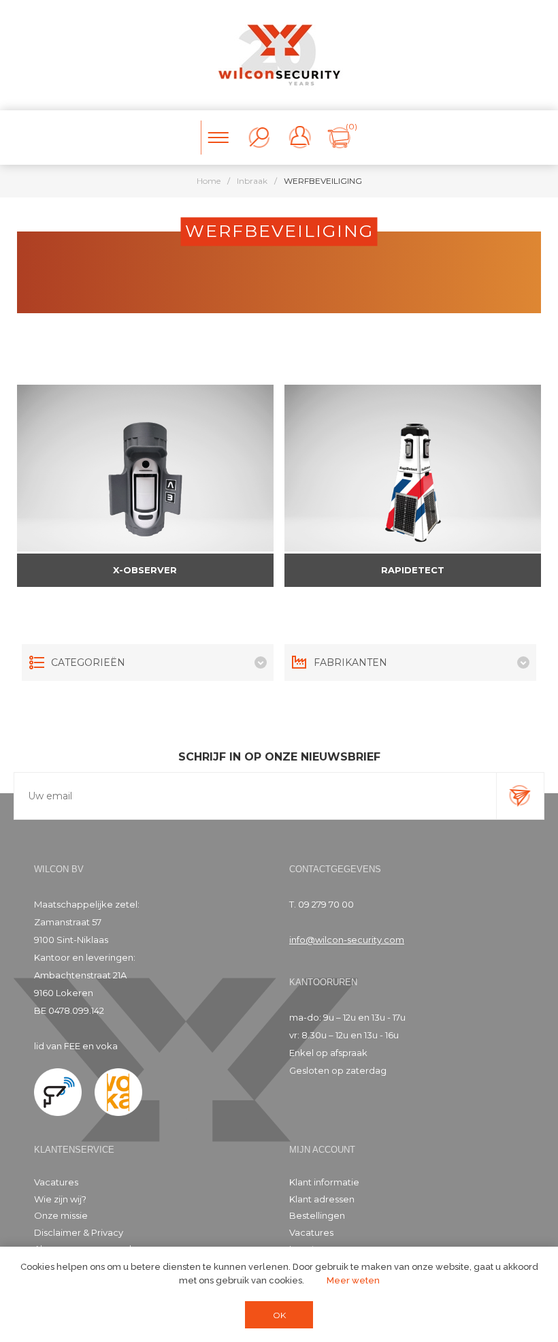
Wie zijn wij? (60, 1199)
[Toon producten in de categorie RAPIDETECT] (413, 468)
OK (279, 1315)
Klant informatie (324, 1182)
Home (208, 181)
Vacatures (56, 1182)
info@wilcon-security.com (346, 939)
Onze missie (61, 1215)
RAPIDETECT (412, 569)
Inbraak (252, 181)
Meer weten (353, 1280)
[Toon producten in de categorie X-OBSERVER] (145, 468)
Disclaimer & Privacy (78, 1232)
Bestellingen (317, 1215)
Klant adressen (322, 1199)
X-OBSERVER (145, 569)
